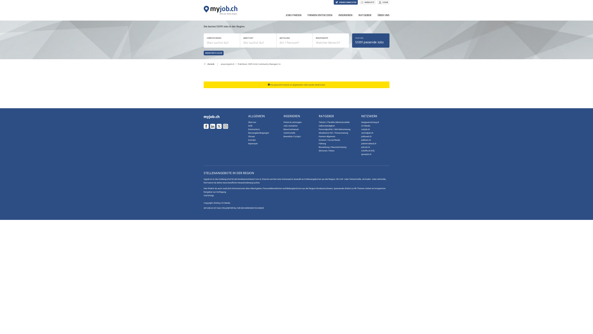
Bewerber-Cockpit (292, 136)
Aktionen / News (326, 150)
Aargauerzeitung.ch (370, 122)
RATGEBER (365, 15)
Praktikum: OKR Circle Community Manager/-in (259, 64)
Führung (322, 143)
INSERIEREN (345, 15)
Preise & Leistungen (293, 122)
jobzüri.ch (365, 147)
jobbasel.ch (366, 136)
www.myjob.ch (227, 64)
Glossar (251, 136)
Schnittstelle (289, 133)
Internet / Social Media (329, 140)
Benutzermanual (291, 129)
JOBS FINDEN (293, 15)
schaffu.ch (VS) (367, 150)
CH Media (365, 126)
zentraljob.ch (367, 133)
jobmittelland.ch (368, 143)
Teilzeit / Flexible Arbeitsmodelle (334, 122)
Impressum (253, 143)
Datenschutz (254, 129)
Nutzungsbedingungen (258, 133)
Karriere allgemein (327, 136)
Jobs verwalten (291, 126)
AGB (250, 126)
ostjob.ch (365, 129)
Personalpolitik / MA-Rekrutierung (334, 129)
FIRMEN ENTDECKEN (320, 15)
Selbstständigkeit (327, 126)
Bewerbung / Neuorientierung (332, 147)
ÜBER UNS (383, 15)
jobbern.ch (366, 140)
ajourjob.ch (366, 154)
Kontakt (252, 140)
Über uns (252, 122)
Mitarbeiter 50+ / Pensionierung (333, 133)
